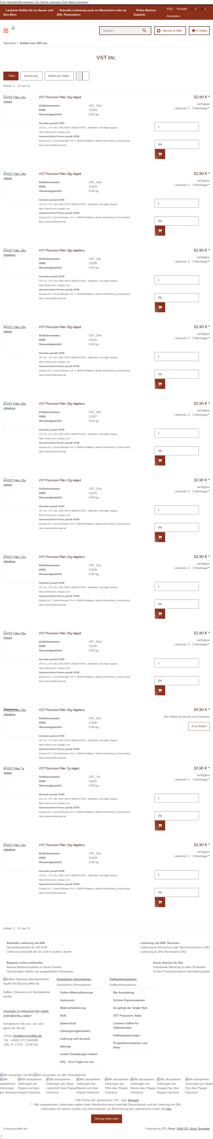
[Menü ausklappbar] (5, 30)
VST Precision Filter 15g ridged (60, 97)
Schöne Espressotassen (129, 1000)
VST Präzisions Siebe (127, 1015)
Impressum (67, 1000)
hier (168, 1108)
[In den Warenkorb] (160, 154)
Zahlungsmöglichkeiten (75, 1031)
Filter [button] (11, 75)
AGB (63, 1015)
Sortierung (31, 75)
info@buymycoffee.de (27, 1035)
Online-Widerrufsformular (76, 992)
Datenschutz (68, 1023)
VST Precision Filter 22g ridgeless (62, 557)
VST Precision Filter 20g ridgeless (62, 403)
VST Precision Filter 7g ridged (59, 768)
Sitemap (65, 1046)
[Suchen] (146, 30)
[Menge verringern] (158, 118)
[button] (193, 9)
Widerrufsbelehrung (73, 1008)
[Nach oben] (1, 1136)
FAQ (170, 8)
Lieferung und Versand (75, 1038)
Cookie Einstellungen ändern (79, 1054)
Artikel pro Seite (58, 75)
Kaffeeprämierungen (126, 1035)
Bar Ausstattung (123, 992)
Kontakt (182, 8)
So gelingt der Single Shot (130, 1008)
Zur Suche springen (48, 2)
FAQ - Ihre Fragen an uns (77, 1061)
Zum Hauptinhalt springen (17, 2)
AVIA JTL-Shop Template (193, 1128)
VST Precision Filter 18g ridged (60, 174)
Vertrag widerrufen (106, 1118)
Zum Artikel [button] (199, 726)
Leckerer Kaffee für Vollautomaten (126, 1025)
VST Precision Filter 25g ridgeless (62, 710)
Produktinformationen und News (130, 1045)
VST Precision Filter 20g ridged (60, 327)
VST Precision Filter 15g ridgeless (62, 845)
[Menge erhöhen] (158, 135)
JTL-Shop (169, 1128)
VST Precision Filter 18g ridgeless (62, 250)
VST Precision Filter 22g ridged (60, 480)
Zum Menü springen (75, 2)
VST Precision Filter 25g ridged (60, 633)
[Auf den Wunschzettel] (205, 162)
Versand (133, 1100)
